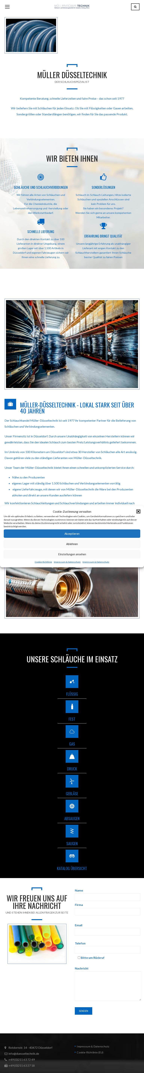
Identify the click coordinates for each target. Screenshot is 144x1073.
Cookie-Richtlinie (43, 561)
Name (79, 890)
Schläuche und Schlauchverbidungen (41, 187)
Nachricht (81, 968)
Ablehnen (72, 544)
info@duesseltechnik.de (23, 1053)
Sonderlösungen (103, 187)
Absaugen (72, 818)
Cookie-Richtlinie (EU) (90, 1052)
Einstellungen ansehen (72, 554)
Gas (72, 744)
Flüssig (72, 694)
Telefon (80, 943)
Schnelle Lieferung (40, 231)
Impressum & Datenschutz (67, 561)
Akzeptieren (72, 533)
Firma (79, 904)
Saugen (72, 843)
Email (78, 925)
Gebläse (72, 793)
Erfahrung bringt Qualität (103, 236)
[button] (138, 511)
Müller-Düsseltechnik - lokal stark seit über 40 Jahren (77, 407)
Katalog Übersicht (72, 868)
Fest (72, 719)
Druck (72, 769)
